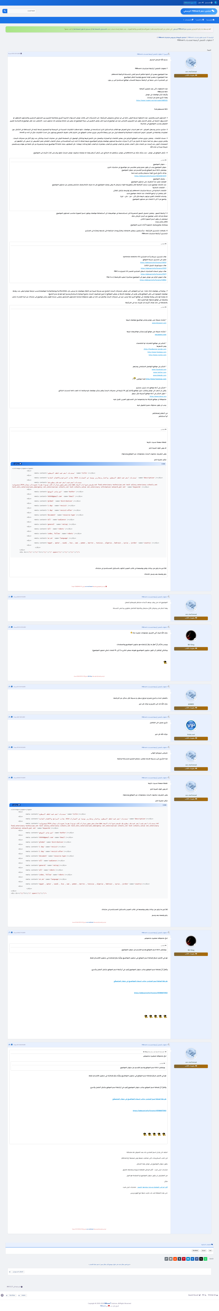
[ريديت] (175, 1259)
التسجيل (208, 3)
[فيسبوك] (197, 1259)
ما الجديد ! (199, 20)
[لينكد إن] (192, 1259)
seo (210, 1250)
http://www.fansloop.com (156, 379)
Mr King (90, 676)
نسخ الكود (16, 463)
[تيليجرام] (188, 1259)
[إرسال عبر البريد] (171, 1259)
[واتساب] (205, 1259)
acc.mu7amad (89, 586)
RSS (203, 1295)
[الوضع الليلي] (215, 2)
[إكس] (201, 1259)
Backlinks (195, 1250)
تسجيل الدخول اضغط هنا (82, 29)
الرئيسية (209, 20)
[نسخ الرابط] (166, 1259)
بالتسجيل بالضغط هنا (99, 29)
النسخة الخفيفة (193, 1295)
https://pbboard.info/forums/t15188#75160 (151, 993)
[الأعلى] (2, 1295)
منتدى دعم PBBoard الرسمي (182, 29)
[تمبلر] (179, 1259)
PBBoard (103, 1306)
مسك (203, 1250)
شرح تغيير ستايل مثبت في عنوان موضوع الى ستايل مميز (115, 1264)
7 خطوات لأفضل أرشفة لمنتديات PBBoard (150, 54)
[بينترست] (184, 1259)
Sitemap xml (212, 1295)
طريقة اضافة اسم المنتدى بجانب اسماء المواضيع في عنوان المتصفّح (141, 981)
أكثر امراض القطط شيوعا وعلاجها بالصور (152, 1187)
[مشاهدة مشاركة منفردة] (12, 596)
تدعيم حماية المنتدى (94, 1264)
